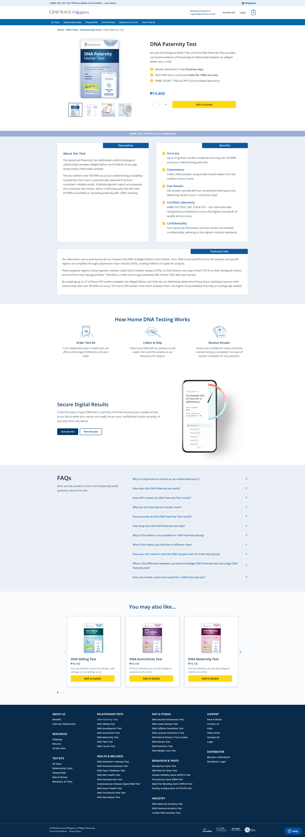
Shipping (57, 739)
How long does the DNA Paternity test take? (159, 526)
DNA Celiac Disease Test (165, 723)
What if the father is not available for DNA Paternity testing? (168, 535)
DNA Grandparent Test (109, 728)
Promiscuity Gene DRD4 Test (167, 779)
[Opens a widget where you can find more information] (293, 831)
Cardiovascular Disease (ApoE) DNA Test (118, 783)
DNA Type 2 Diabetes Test (111, 770)
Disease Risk (91, 22)
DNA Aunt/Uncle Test (145, 659)
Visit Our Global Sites (63, 723)
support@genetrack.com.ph (202, 14)
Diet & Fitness (108, 22)
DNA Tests (72, 29)
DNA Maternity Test (203, 659)
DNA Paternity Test (107, 719)
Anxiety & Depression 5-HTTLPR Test (172, 788)
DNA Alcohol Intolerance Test (168, 719)
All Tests (55, 22)
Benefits (56, 719)
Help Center (213, 732)
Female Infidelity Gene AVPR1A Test (171, 774)
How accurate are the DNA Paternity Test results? (162, 516)
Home (60, 29)
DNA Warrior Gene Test (164, 770)
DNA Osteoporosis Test (109, 779)
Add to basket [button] (92, 678)
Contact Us (213, 723)
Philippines (250, 3)
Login (243, 12)
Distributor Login (216, 761)
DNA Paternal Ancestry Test (167, 808)
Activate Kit (229, 12)
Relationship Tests (72, 22)
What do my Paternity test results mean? (157, 507)
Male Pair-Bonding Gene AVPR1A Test (172, 783)
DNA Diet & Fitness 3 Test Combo (170, 737)
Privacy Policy (75, 831)
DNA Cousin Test (106, 746)
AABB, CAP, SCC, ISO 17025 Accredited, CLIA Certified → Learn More (83, 3)
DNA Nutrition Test (162, 746)
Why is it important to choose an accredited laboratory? (166, 479)
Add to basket (204, 104)
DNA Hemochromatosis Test (112, 766)
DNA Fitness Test (161, 741)
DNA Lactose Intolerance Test (168, 732)
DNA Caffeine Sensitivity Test (167, 728)
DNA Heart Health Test (109, 788)
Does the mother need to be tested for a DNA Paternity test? (169, 577)
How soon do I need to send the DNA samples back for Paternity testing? (176, 554)
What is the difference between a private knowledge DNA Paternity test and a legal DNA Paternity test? (185, 566)
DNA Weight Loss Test (164, 750)
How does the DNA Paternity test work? (156, 488)
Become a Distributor (218, 757)
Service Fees (58, 748)
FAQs (210, 728)
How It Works (148, 22)
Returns (56, 743)
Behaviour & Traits (128, 22)
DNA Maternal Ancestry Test (167, 803)
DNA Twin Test (105, 741)
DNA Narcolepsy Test (108, 797)
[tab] (190, 479)
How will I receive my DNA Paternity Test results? (162, 498)
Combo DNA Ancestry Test (166, 812)
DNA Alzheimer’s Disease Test (113, 761)
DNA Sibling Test (83, 659)
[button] (64, 652)
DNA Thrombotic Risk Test (111, 792)
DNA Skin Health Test (108, 774)
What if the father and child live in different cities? (162, 544)
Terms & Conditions (58, 831)
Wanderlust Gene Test (164, 766)
